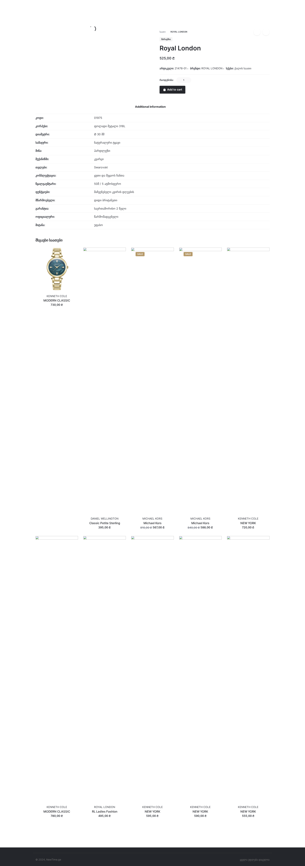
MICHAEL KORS (152, 518)
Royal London (273, 22)
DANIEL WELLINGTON (104, 518)
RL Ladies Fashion (104, 811)
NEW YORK (248, 523)
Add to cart (56, 308)
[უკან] (257, 31)
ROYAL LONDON (275, 25)
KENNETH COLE (57, 296)
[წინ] (266, 31)
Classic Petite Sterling (104, 523)
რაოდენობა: (167, 80)
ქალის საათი (242, 68)
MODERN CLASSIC (56, 300)
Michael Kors (152, 523)
